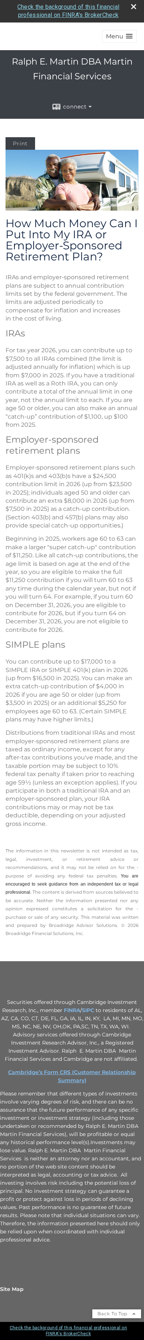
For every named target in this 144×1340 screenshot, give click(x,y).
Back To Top (113, 1313)
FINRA (72, 1010)
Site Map (12, 1289)
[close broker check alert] (134, 7)
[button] (119, 36)
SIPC (88, 1010)
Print (20, 143)
